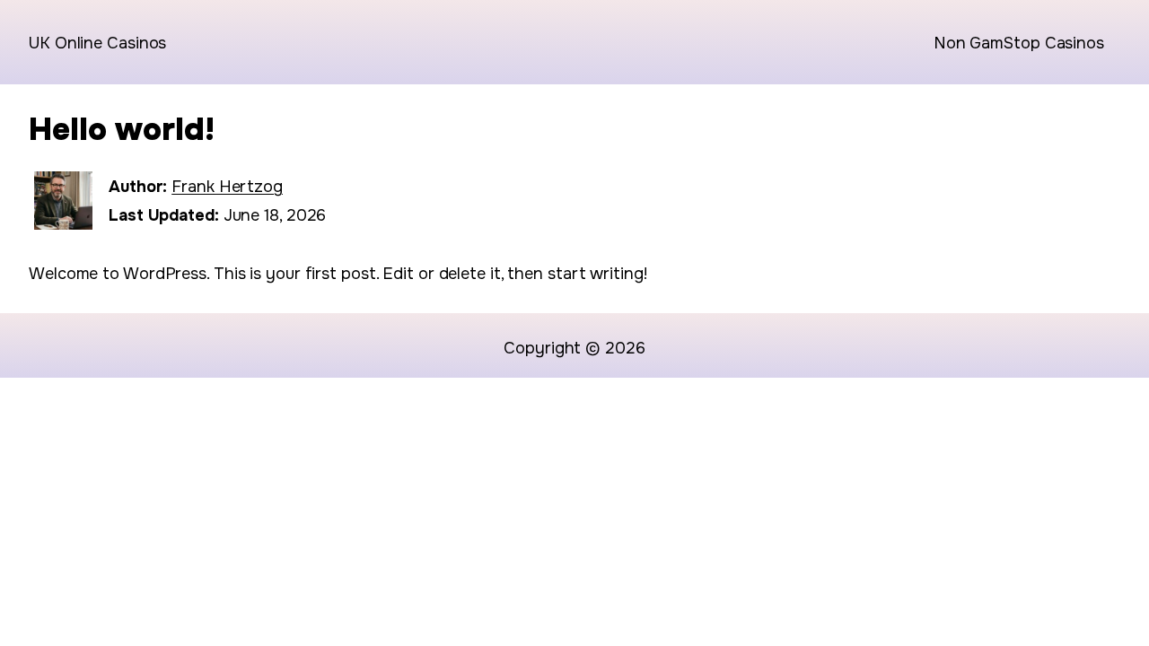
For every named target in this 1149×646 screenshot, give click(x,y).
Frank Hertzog (227, 186)
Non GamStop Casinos (1019, 43)
